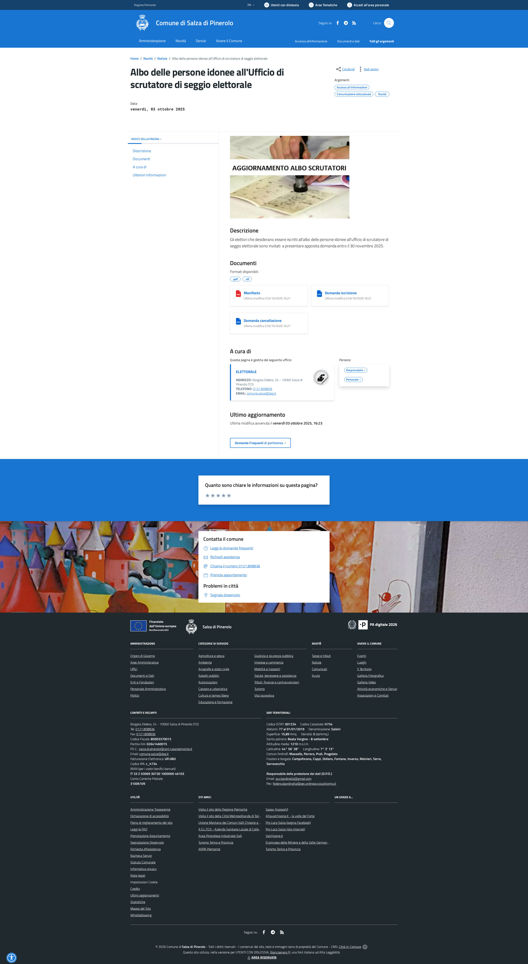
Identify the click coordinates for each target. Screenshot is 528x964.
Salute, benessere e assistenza (275, 675)
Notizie (162, 58)
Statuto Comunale (143, 862)
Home (134, 58)
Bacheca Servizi (141, 855)
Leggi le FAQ (138, 829)
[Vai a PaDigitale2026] (372, 624)
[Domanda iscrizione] (319, 293)
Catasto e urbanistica (212, 688)
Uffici (133, 668)
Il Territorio (364, 668)
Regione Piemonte (145, 5)
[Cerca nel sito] (389, 23)
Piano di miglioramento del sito (151, 822)
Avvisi (316, 675)
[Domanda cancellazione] (238, 321)
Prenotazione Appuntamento (150, 835)
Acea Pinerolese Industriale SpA (220, 835)
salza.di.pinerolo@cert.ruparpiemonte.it (165, 748)
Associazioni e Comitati (373, 695)
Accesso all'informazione (311, 41)
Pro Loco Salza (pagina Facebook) (288, 822)
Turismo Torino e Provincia (215, 842)
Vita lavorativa (264, 695)
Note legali (137, 875)
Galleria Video (366, 682)
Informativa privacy (143, 868)
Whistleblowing (141, 915)
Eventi (361, 655)
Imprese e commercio (268, 662)
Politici (134, 695)
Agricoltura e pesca (211, 655)
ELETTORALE (246, 372)
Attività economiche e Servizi (377, 688)
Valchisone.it (274, 835)
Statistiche (137, 901)
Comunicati (319, 668)
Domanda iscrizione (341, 293)
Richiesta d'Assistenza (145, 849)
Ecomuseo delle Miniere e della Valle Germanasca (300, 842)
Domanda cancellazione (263, 320)
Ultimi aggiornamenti (144, 895)
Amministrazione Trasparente (150, 809)
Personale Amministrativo (148, 688)
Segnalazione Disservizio (147, 842)
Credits (135, 888)
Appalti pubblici (208, 675)
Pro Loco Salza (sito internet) (285, 829)
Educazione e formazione (215, 702)
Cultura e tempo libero (213, 695)
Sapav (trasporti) (277, 809)
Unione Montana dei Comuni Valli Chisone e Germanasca (237, 822)
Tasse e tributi (321, 655)
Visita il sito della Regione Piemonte (222, 809)
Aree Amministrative (144, 662)
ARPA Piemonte (209, 849)
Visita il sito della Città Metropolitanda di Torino (230, 815)
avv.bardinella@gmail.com (293, 778)
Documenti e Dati (142, 675)
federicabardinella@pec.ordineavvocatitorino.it (304, 783)
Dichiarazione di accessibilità (149, 815)
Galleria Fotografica (370, 675)
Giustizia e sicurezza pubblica (273, 655)
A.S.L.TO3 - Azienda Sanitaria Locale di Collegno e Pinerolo (238, 829)
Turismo (259, 688)
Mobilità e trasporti (267, 668)
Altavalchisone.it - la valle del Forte (290, 815)
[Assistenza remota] (365, 946)
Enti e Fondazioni (142, 682)
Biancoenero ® (280, 952)
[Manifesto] (238, 293)
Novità (148, 58)
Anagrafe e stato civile (213, 668)
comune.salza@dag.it (261, 393)
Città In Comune (350, 946)
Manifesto (252, 293)
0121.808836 (262, 388)
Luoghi (361, 662)
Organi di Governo (142, 655)
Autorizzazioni (207, 682)
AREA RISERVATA (264, 957)
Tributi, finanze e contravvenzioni (276, 682)
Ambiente (205, 662)
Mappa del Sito (140, 908)
